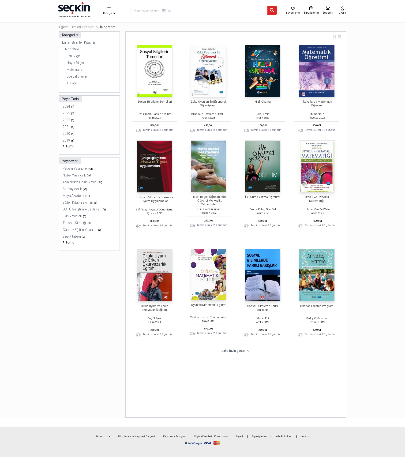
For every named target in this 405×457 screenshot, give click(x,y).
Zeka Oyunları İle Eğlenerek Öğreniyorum (208, 103)
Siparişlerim (259, 436)
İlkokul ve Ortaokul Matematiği (317, 198)
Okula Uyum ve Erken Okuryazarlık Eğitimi (154, 307)
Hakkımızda (102, 436)
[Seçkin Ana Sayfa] (73, 9)
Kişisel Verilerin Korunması (211, 436)
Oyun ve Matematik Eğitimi (208, 305)
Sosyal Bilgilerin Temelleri (155, 101)
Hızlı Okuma (263, 101)
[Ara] (272, 10)
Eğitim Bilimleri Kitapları (76, 27)
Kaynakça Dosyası (174, 436)
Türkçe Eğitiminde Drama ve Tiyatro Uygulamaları (154, 199)
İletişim (305, 436)
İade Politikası (283, 436)
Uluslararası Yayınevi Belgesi (136, 436)
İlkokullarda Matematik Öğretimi (317, 103)
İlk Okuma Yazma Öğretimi (262, 197)
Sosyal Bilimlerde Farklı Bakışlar (262, 307)
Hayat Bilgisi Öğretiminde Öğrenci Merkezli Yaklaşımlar (209, 200)
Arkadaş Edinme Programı (317, 306)
